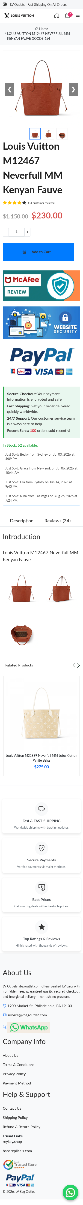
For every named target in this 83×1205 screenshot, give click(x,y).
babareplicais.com (17, 1151)
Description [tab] (21, 521)
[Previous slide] (74, 665)
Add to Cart (41, 252)
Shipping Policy (15, 1118)
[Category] (77, 16)
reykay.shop (12, 1142)
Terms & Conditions (18, 1065)
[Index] (56, 16)
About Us (10, 1055)
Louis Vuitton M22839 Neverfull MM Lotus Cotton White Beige (41, 758)
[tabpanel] (41, 728)
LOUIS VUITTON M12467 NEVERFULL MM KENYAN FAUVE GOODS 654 (38, 36)
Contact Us (12, 1108)
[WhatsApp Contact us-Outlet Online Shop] (70, 1192)
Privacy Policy (14, 1074)
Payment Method (17, 1083)
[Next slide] (78, 665)
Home (43, 29)
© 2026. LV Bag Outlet (19, 1191)
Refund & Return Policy (21, 1127)
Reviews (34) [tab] (57, 521)
